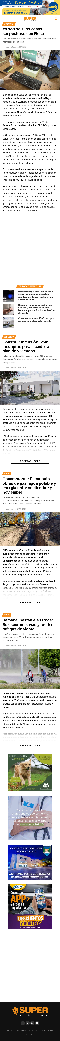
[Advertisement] (30, 251)
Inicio (10, 1031)
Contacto (31, 1034)
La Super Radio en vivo (27, 1031)
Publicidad (47, 1031)
